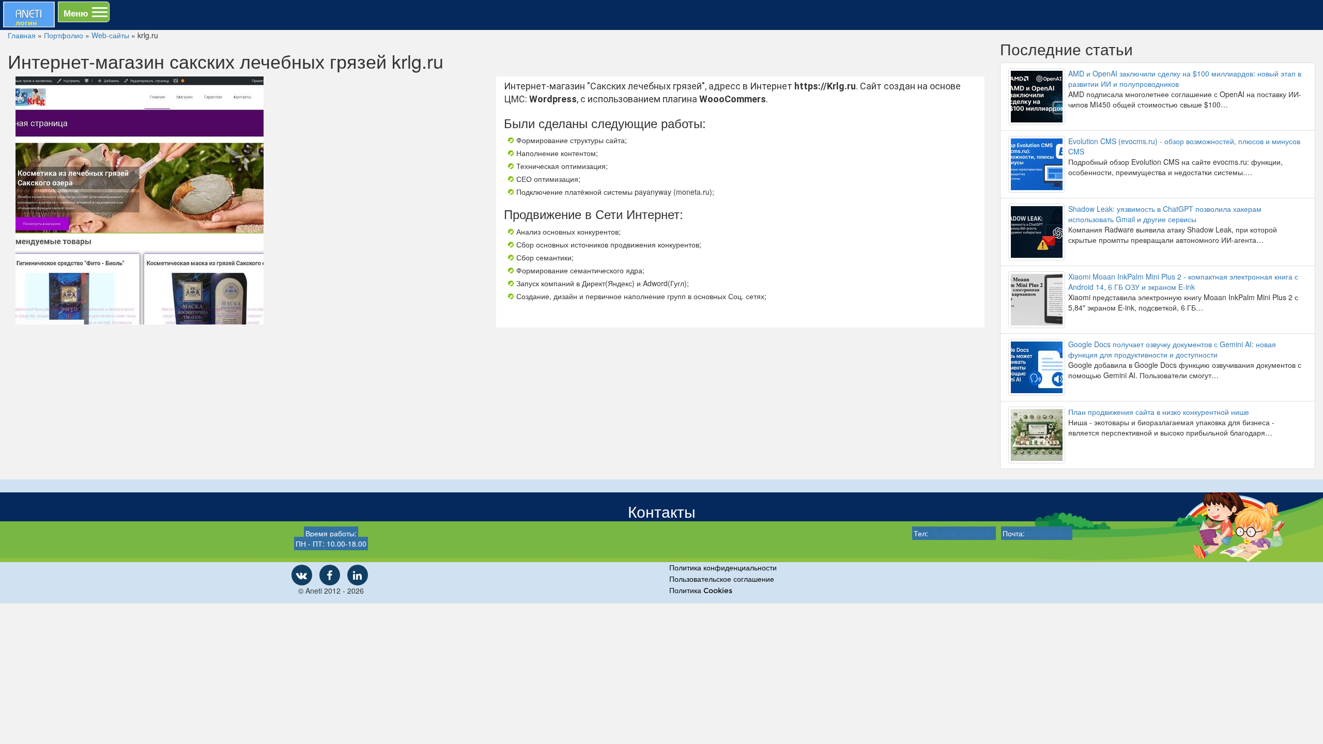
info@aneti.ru (1049, 533)
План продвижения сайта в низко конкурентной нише (1158, 412)
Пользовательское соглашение (721, 579)
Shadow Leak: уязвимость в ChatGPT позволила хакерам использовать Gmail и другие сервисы (1165, 214)
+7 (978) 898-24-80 (962, 533)
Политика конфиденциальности (723, 567)
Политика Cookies (700, 590)
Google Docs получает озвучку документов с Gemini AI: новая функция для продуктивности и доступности (1172, 349)
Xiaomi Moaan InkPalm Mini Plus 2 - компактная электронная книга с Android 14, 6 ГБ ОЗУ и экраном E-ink (1183, 281)
